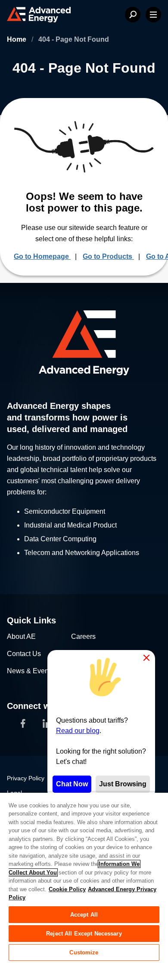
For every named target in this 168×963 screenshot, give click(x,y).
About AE (21, 636)
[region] (84, 877)
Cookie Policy (67, 889)
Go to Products (108, 256)
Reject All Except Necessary (84, 933)
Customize (83, 952)
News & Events (30, 671)
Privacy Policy (25, 778)
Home (17, 39)
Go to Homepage (42, 256)
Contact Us (24, 653)
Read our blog (78, 730)
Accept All (84, 914)
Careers (83, 636)
